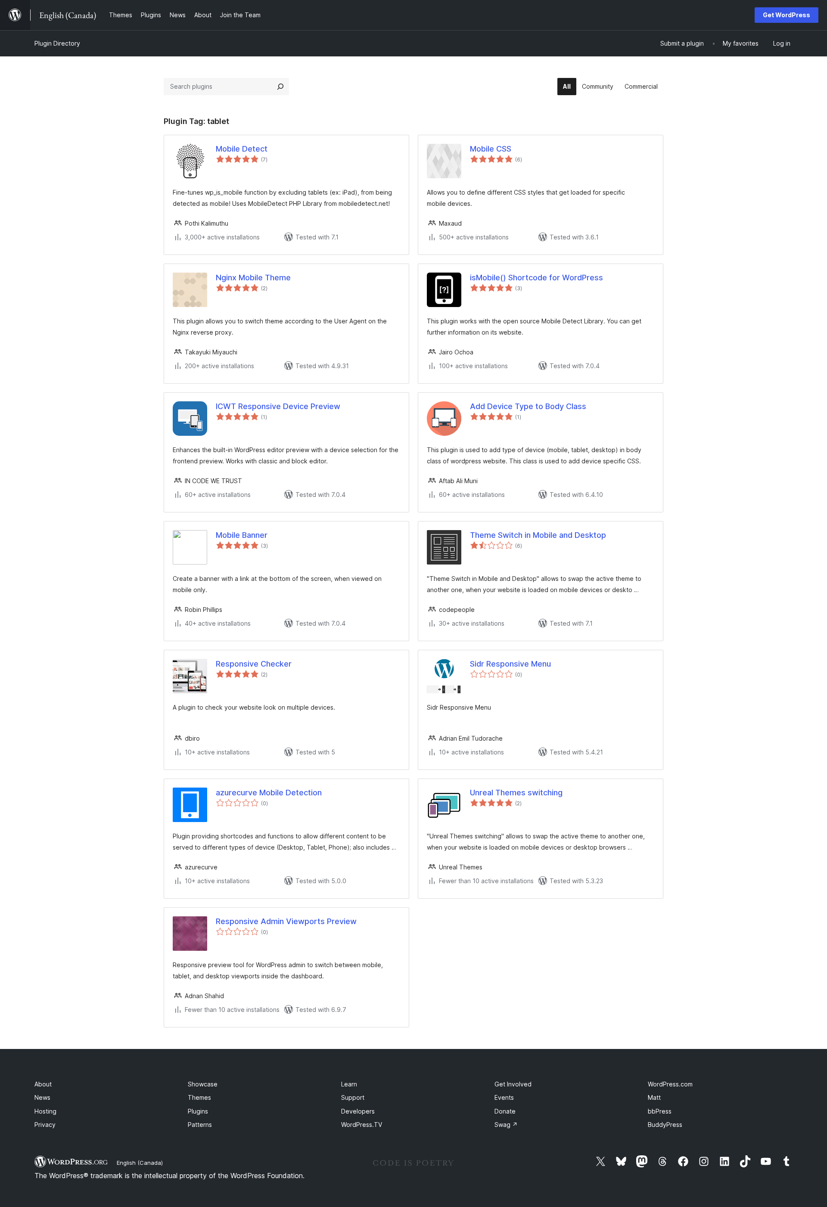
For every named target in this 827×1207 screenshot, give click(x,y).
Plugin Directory (57, 43)
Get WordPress (786, 15)
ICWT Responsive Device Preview (278, 406)
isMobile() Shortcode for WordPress (536, 277)
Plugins (198, 1111)
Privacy (45, 1124)
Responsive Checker (254, 663)
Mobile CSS (490, 148)
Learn (349, 1084)
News (42, 1097)
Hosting (45, 1111)
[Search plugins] (280, 86)
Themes (199, 1097)
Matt (654, 1097)
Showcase (203, 1084)
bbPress (660, 1111)
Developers (358, 1111)
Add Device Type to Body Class (528, 406)
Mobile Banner (241, 535)
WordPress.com (670, 1084)
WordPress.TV (361, 1124)
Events (504, 1097)
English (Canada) (140, 1162)
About (43, 1084)
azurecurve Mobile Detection (269, 792)
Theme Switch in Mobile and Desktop (538, 535)
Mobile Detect (241, 148)
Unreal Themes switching (516, 792)
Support (352, 1097)
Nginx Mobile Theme (253, 277)
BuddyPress (665, 1124)
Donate (505, 1111)
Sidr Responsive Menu (510, 663)
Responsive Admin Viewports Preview (286, 921)
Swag (506, 1124)
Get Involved (513, 1084)
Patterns (200, 1124)
